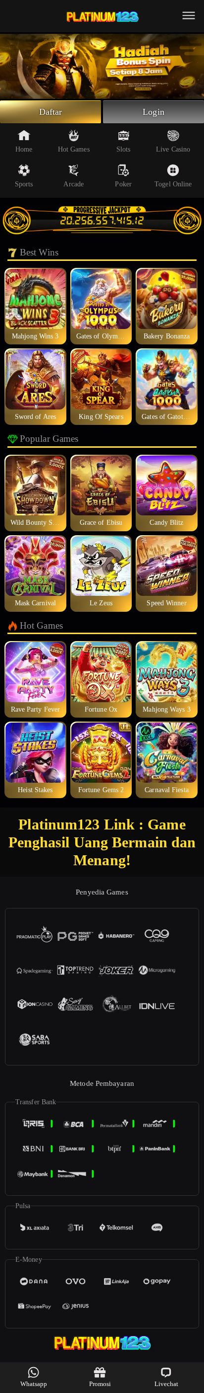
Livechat (166, 1384)
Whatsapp (34, 1384)
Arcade (73, 184)
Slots (123, 149)
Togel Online (173, 184)
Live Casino (173, 149)
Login (153, 112)
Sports (24, 184)
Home (23, 149)
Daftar (50, 112)
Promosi (100, 1384)
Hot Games (74, 149)
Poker (123, 184)
